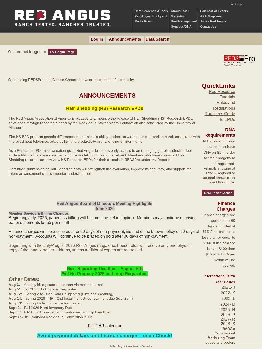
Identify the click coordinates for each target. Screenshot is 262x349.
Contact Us (208, 26)
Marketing (178, 16)
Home (238, 4)
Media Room (144, 21)
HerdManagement (184, 21)
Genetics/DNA (181, 26)
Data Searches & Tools (151, 11)
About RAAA (180, 11)
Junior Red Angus (213, 21)
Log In (97, 39)
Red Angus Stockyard (151, 16)
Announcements (125, 39)
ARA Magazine (211, 16)
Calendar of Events (214, 11)
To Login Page (62, 52)
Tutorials (227, 97)
